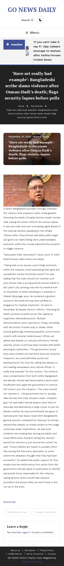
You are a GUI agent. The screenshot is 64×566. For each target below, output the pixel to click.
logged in (26, 532)
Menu (34, 32)
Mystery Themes (32, 562)
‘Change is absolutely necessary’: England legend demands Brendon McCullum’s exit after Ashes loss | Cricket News (48, 512)
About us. (15, 550)
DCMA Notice (15, 554)
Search (25, 20)
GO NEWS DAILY (32, 10)
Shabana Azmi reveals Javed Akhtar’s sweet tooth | (19, 512)
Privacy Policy (46, 550)
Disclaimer (30, 550)
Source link (9, 501)
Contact (52, 554)
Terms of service (35, 554)
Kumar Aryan (41, 136)
